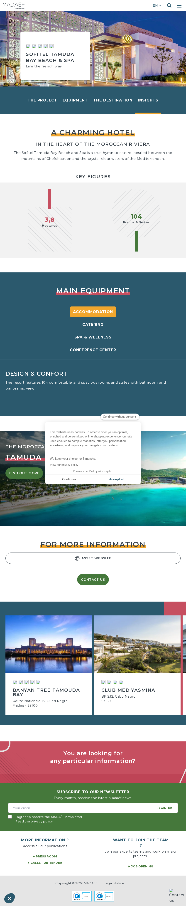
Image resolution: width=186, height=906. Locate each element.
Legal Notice (114, 883)
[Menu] (179, 5)
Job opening (142, 866)
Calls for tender (46, 862)
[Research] (169, 5)
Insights (148, 100)
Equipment (75, 100)
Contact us (93, 580)
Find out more (24, 473)
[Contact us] (177, 897)
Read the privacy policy (34, 821)
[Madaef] (13, 5)
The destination (112, 100)
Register (164, 808)
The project (42, 100)
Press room (46, 856)
